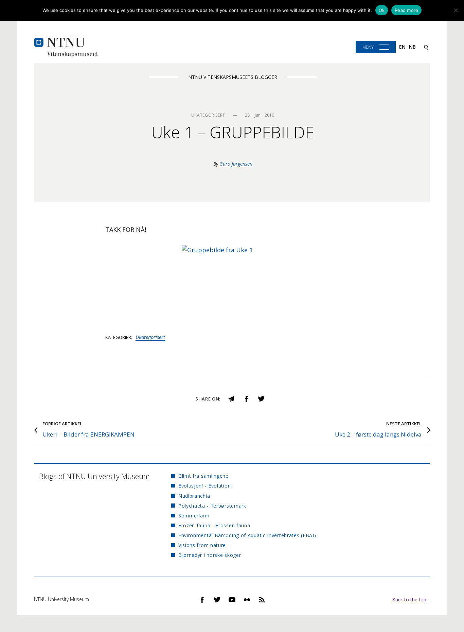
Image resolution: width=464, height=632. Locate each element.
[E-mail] (231, 398)
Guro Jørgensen (235, 163)
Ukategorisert (150, 337)
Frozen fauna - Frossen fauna (214, 525)
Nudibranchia (194, 496)
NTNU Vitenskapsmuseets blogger (232, 77)
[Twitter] (261, 398)
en (402, 47)
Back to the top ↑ (411, 599)
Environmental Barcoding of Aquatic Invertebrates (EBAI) (247, 535)
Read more (406, 10)
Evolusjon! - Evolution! (205, 485)
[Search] (426, 47)
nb (412, 47)
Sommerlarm (194, 515)
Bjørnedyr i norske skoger (209, 555)
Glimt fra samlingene (203, 476)
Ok (382, 10)
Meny (368, 47)
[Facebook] (246, 398)
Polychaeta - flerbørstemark (212, 505)
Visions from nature (202, 545)
